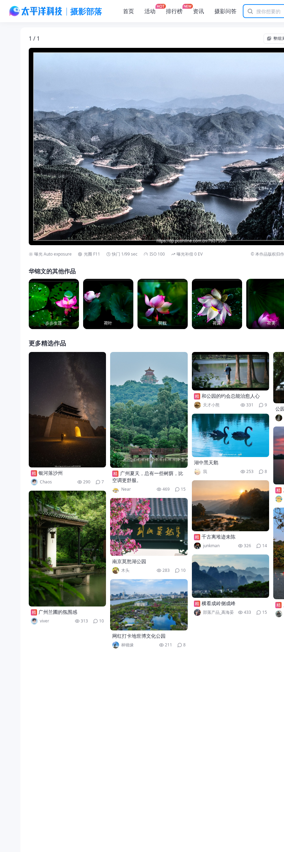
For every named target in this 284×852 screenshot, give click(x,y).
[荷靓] (162, 304)
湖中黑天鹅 (206, 462)
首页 (128, 11)
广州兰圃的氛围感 (57, 612)
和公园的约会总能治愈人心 (231, 396)
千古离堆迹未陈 (219, 536)
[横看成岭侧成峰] (230, 576)
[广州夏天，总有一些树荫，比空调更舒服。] (149, 410)
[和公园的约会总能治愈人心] (230, 371)
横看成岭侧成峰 (219, 603)
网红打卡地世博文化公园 (139, 635)
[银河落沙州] (67, 409)
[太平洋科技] (36, 11)
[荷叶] (108, 304)
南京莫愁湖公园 (129, 561)
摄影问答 (225, 11)
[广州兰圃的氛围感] (67, 548)
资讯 (198, 11)
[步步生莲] (54, 304)
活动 (150, 11)
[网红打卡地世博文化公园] (149, 604)
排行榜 (174, 11)
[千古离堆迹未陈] (230, 505)
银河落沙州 (50, 473)
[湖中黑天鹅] (230, 435)
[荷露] (217, 304)
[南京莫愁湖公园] (149, 527)
